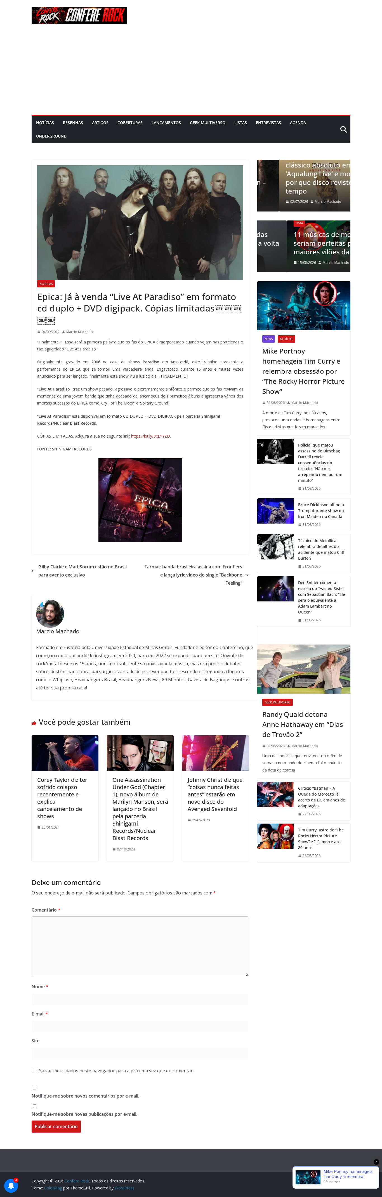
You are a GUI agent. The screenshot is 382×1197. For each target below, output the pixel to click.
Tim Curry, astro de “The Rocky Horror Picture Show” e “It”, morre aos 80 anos (321, 838)
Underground (51, 136)
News (269, 339)
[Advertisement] (191, 73)
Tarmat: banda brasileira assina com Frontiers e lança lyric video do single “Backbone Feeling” (193, 575)
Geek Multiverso (207, 122)
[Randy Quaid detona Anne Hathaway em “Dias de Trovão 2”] (303, 669)
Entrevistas (268, 122)
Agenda (298, 122)
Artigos (100, 122)
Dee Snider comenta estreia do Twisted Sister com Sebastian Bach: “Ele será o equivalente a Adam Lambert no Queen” (321, 597)
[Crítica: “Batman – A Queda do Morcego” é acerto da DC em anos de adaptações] (275, 801)
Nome (40, 987)
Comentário (46, 910)
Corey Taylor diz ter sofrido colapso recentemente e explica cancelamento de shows (62, 798)
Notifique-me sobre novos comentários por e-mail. (85, 1096)
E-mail (40, 1014)
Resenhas (73, 122)
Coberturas (130, 122)
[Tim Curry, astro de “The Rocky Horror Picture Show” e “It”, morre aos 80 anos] (275, 843)
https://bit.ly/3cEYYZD (150, 436)
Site (35, 1041)
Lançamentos (166, 122)
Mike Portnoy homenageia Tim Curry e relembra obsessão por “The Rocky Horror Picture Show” (303, 371)
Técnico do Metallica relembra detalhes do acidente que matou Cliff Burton (321, 549)
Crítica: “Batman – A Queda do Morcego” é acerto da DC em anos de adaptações (321, 796)
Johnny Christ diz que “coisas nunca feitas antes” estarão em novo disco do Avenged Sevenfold (215, 794)
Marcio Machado (79, 331)
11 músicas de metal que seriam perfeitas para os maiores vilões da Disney (304, 243)
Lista (269, 223)
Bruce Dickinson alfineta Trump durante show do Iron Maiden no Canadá (321, 510)
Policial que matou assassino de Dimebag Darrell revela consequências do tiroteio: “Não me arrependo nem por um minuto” (320, 462)
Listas (240, 122)
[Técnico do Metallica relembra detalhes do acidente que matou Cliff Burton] (275, 553)
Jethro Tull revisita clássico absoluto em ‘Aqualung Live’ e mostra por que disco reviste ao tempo (302, 173)
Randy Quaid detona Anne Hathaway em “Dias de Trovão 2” (302, 724)
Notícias (45, 122)
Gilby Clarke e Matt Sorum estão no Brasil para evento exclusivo (82, 571)
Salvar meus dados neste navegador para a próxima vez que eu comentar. (116, 1071)
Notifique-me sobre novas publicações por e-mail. (84, 1114)
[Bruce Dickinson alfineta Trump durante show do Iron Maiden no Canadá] (275, 514)
